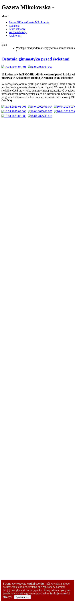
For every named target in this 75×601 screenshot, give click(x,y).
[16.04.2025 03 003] (14, 106)
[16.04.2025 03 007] (41, 111)
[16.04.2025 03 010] (41, 116)
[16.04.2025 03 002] (41, 66)
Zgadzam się (22, 597)
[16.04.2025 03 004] (41, 106)
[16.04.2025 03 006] (14, 111)
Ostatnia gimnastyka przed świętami (35, 59)
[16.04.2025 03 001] (14, 66)
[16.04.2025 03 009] (14, 116)
